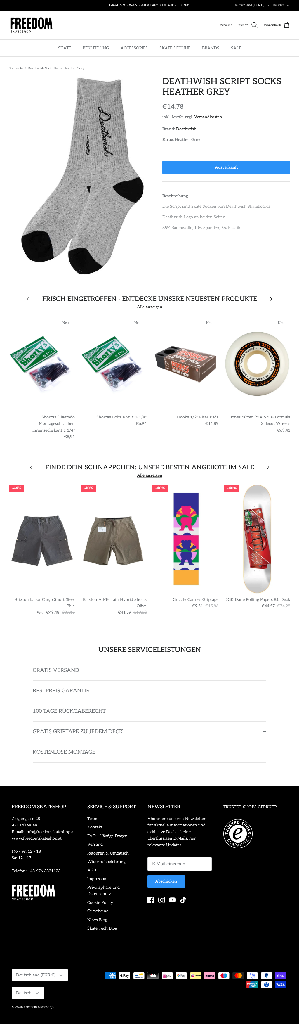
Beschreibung (175, 195)
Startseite (16, 68)
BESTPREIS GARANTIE (61, 691)
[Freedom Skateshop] (31, 25)
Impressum (97, 878)
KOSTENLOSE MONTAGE (64, 752)
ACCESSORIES (134, 48)
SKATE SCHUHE (174, 48)
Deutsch (279, 5)
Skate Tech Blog (102, 928)
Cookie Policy (100, 902)
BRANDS (210, 48)
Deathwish (186, 129)
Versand (95, 844)
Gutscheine (97, 911)
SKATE (64, 48)
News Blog (97, 919)
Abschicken (166, 881)
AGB (91, 870)
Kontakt (94, 827)
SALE (236, 48)
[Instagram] (161, 900)
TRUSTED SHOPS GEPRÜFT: (250, 807)
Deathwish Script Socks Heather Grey (56, 68)
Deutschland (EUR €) (249, 5)
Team (92, 818)
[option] (79, 175)
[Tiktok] (183, 900)
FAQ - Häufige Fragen (107, 835)
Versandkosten (208, 117)
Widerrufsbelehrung (106, 861)
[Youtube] (172, 900)
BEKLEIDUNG (96, 48)
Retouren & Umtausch (108, 853)
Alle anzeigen (149, 307)
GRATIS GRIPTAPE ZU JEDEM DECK (78, 732)
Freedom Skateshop (38, 1007)
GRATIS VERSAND (56, 670)
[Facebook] (150, 900)
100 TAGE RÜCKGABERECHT (69, 711)
